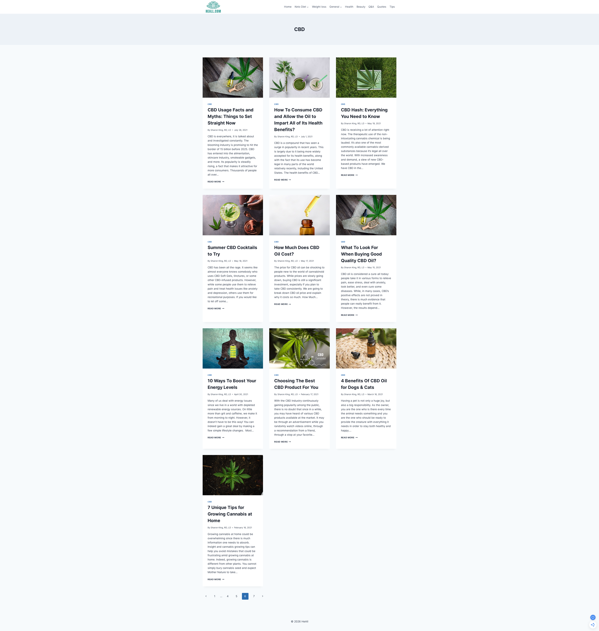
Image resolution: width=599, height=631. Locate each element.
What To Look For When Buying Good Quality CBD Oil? (361, 254)
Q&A (371, 6)
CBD (210, 104)
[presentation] (233, 77)
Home (288, 6)
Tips (392, 6)
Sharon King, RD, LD (221, 130)
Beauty (361, 6)
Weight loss (319, 6)
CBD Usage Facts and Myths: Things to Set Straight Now (230, 116)
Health (349, 6)
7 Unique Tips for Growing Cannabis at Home (230, 514)
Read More (216, 181)
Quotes (381, 6)
